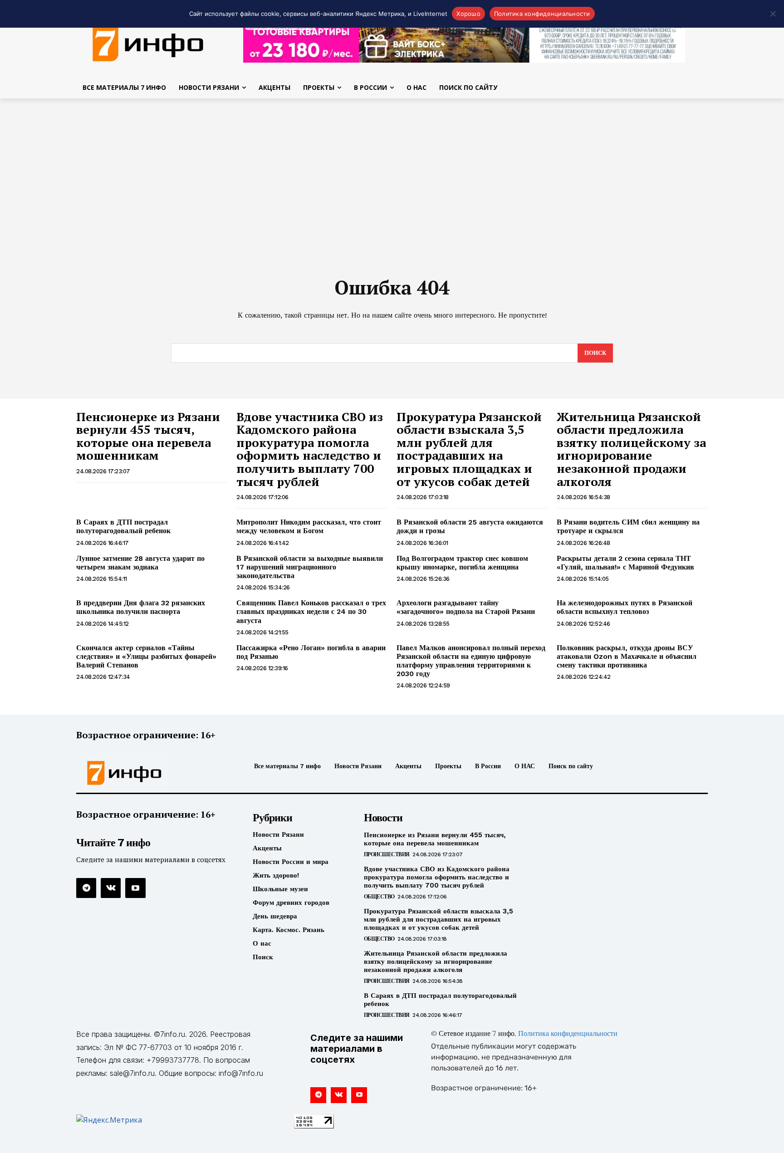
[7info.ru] (148, 43)
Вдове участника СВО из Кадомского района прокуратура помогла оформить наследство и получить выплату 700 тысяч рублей (309, 449)
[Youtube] (135, 888)
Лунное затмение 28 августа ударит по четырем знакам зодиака (140, 562)
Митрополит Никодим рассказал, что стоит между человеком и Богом (308, 526)
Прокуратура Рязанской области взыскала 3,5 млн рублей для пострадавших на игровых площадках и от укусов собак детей (469, 449)
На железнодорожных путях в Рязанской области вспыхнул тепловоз (624, 607)
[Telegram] (86, 888)
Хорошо (468, 13)
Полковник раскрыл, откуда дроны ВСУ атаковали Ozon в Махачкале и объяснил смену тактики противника (626, 656)
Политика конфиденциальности (567, 1034)
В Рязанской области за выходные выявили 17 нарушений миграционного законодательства (309, 567)
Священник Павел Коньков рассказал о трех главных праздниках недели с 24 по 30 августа (311, 611)
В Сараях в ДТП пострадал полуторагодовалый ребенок (123, 526)
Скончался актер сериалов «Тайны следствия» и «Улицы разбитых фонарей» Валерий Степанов (146, 656)
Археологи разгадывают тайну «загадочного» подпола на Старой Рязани (466, 607)
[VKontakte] (111, 888)
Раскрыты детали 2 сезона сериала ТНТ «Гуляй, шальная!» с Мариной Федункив (625, 562)
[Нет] (772, 13)
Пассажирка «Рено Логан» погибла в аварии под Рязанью (311, 652)
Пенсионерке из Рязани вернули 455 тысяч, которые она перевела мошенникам (148, 436)
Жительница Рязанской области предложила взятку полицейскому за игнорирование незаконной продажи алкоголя (631, 449)
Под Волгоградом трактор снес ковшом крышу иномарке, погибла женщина (462, 562)
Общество (379, 896)
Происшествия (387, 854)
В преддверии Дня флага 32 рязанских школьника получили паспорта (140, 607)
